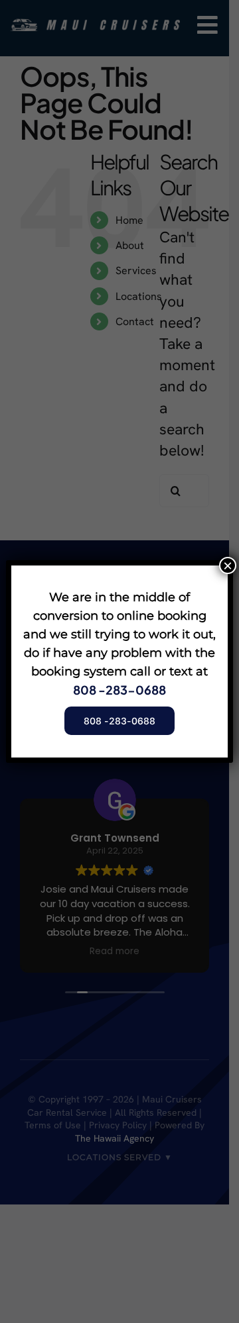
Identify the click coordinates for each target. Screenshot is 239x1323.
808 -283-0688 (119, 689)
